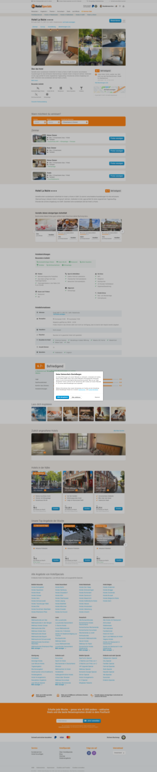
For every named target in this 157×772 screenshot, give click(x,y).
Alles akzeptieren (62, 397)
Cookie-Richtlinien (93, 389)
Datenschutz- (82, 389)
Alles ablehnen (76, 397)
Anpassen (97, 397)
